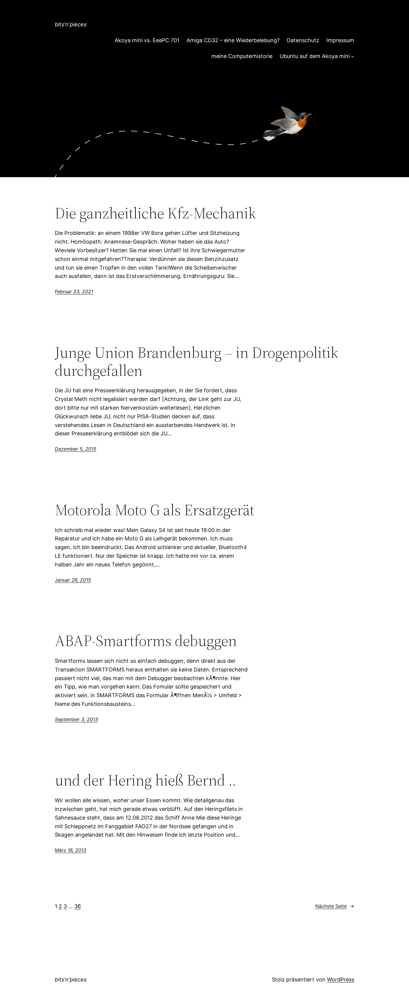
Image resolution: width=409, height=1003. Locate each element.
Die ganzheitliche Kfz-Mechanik (155, 213)
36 (77, 906)
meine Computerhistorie (241, 56)
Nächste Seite (334, 906)
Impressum (340, 40)
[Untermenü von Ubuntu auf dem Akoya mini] (352, 56)
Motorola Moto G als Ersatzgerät (154, 510)
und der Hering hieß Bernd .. (145, 780)
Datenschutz (303, 40)
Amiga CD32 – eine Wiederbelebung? (233, 40)
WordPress (340, 979)
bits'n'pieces (71, 24)
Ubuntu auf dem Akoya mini (315, 56)
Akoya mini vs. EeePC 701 (147, 40)
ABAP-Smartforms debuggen (146, 641)
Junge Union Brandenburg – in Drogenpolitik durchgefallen (196, 361)
